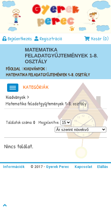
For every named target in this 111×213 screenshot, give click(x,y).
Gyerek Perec (57, 167)
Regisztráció (50, 38)
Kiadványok (35, 68)
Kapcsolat (83, 167)
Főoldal (13, 68)
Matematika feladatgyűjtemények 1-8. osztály (48, 74)
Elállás (102, 167)
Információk (14, 167)
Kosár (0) (99, 38)
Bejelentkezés (19, 38)
